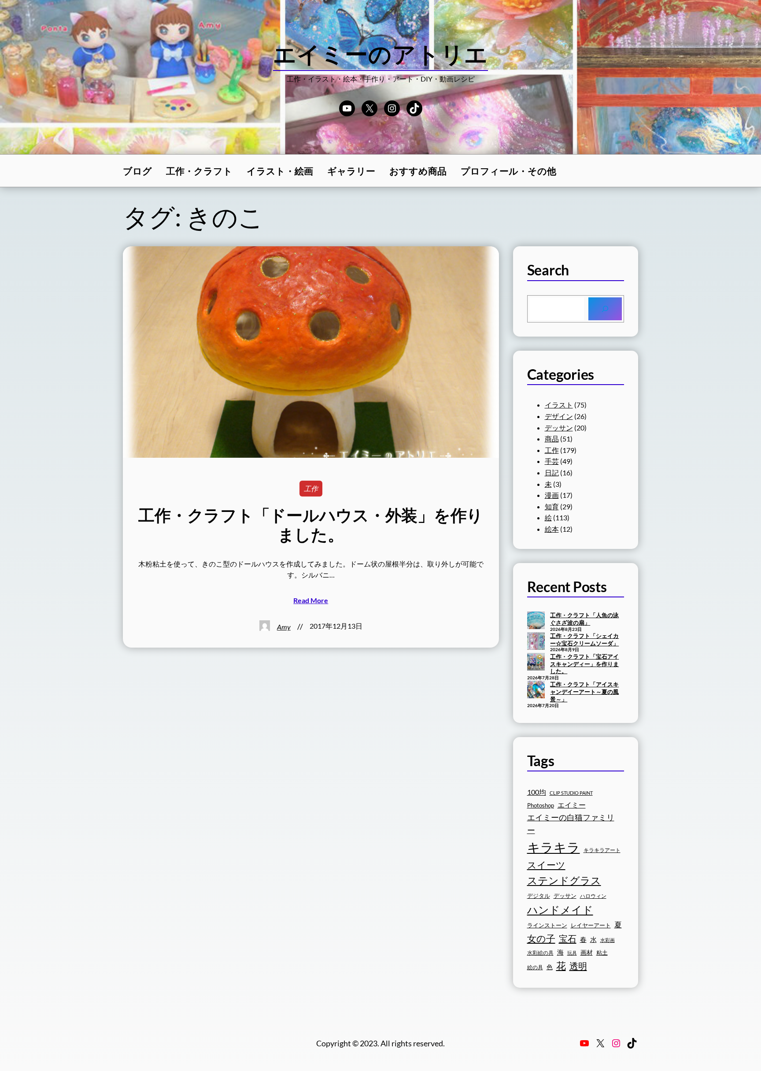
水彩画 (607, 940)
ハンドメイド (560, 909)
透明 (578, 965)
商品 (552, 438)
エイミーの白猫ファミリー (570, 823)
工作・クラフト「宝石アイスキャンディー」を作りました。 (584, 663)
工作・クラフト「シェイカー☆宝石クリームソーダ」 (584, 639)
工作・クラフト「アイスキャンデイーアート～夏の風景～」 (584, 691)
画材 (586, 952)
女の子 (541, 938)
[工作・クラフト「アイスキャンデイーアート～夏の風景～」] (536, 690)
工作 (311, 488)
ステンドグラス (564, 880)
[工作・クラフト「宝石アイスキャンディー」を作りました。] (536, 662)
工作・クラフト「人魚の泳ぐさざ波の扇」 (584, 618)
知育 (552, 506)
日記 (552, 472)
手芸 (552, 461)
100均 (536, 792)
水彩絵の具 (540, 953)
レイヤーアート (591, 925)
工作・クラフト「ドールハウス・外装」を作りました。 (310, 524)
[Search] (605, 308)
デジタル (538, 895)
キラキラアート (602, 850)
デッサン (559, 427)
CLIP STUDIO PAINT (571, 793)
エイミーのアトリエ (380, 53)
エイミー (572, 805)
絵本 (552, 529)
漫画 (552, 495)
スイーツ (546, 865)
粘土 (602, 952)
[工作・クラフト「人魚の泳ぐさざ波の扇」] (536, 621)
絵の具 (535, 967)
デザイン (559, 416)
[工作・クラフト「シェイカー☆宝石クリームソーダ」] (536, 642)
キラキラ (553, 847)
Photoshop (540, 805)
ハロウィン (593, 896)
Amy (284, 627)
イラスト (559, 404)
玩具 (572, 953)
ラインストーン (547, 925)
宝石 (567, 938)
